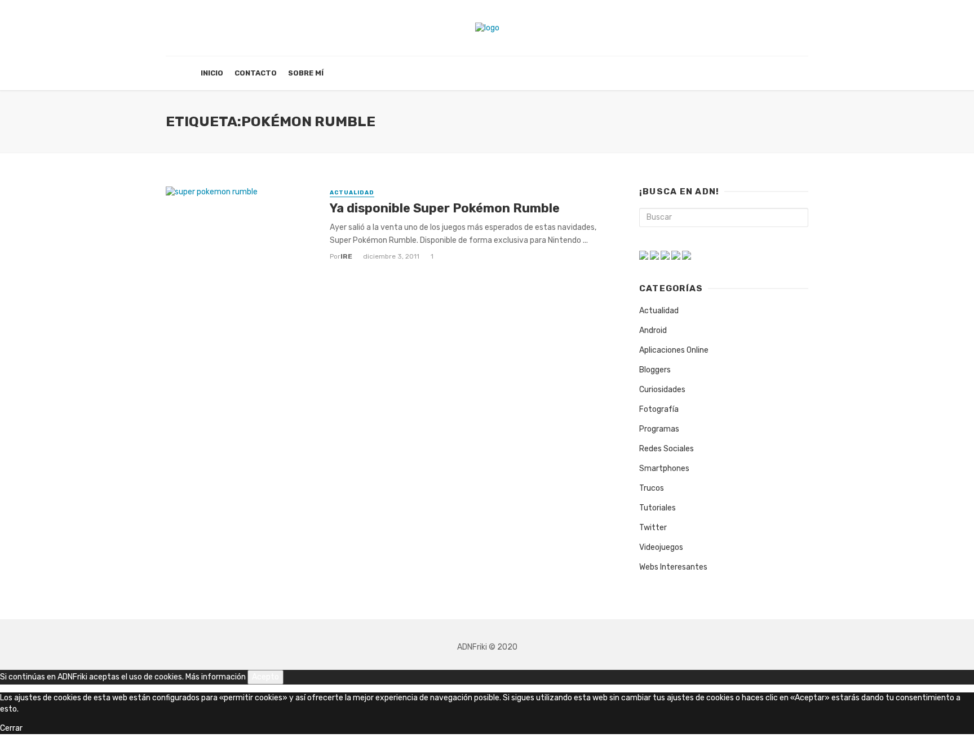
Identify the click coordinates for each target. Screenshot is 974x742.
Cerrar (11, 728)
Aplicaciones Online (674, 350)
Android (653, 330)
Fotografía (659, 409)
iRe (346, 256)
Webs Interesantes (673, 567)
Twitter (653, 527)
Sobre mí (306, 73)
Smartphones (664, 468)
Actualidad (352, 192)
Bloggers (655, 370)
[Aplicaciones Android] (654, 255)
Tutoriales (657, 508)
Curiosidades (662, 389)
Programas (659, 429)
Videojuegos (661, 547)
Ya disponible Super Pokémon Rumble (445, 208)
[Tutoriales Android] (675, 255)
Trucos (651, 488)
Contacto (255, 73)
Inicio (212, 73)
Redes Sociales (666, 449)
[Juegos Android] (643, 255)
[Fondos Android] (665, 255)
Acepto (265, 677)
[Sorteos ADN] (686, 255)
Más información (215, 677)
